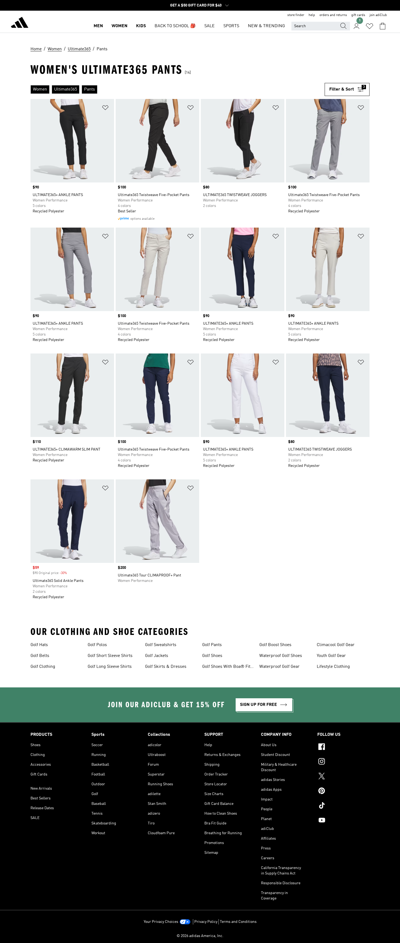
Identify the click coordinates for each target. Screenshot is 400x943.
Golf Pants (212, 645)
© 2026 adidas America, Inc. (200, 936)
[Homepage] (19, 23)
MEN (98, 26)
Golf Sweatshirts (160, 645)
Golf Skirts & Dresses (165, 667)
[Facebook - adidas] (343, 747)
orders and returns (333, 15)
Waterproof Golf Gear (279, 667)
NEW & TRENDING (266, 26)
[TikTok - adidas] (343, 806)
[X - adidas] (343, 777)
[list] (177, 89)
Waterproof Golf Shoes (280, 656)
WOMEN (119, 26)
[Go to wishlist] (369, 26)
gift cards (358, 15)
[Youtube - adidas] (343, 821)
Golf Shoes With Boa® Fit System (226, 667)
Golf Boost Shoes (275, 645)
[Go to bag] (382, 26)
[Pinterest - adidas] (343, 791)
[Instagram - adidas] (343, 762)
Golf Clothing (42, 667)
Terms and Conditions (238, 922)
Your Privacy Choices (161, 922)
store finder (295, 15)
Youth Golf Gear (331, 656)
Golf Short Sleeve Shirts (110, 656)
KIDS (141, 26)
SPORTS (231, 26)
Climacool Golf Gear (336, 645)
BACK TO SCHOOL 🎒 (175, 26)
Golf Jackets (156, 656)
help (312, 15)
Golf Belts (39, 656)
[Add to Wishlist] (105, 108)
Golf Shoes (212, 656)
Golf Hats (39, 645)
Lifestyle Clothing (333, 667)
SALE (209, 26)
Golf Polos (97, 645)
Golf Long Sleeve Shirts (110, 667)
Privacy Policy (205, 922)
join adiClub (378, 15)
